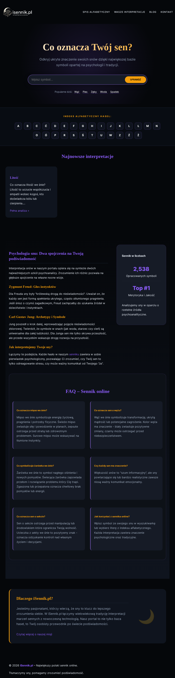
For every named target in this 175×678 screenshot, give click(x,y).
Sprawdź (135, 79)
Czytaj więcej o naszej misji (34, 634)
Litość (14, 177)
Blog (152, 12)
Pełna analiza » (19, 210)
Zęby (94, 91)
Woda (103, 91)
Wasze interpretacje (129, 12)
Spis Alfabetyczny (96, 12)
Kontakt (167, 12)
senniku (74, 354)
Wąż (77, 91)
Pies (85, 91)
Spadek (114, 91)
